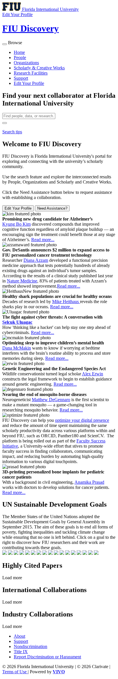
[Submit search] (4, 123)
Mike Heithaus (66, 301)
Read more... (42, 239)
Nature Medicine (22, 280)
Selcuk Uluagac (17, 322)
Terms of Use (15, 671)
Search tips (12, 131)
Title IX (21, 651)
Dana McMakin (16, 348)
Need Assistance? (52, 208)
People (20, 57)
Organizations (26, 62)
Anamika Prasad (89, 482)
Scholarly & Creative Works (39, 67)
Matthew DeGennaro (51, 399)
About (19, 636)
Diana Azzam (35, 260)
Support (21, 78)
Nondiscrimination (30, 646)
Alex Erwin (92, 373)
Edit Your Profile (29, 83)
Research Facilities (31, 73)
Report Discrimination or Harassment (47, 656)
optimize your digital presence (82, 420)
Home (19, 52)
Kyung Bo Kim (16, 224)
